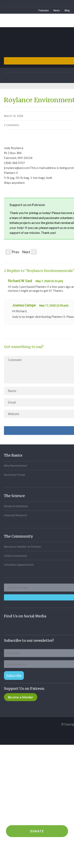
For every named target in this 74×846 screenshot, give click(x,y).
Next (29, 252)
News (56, 10)
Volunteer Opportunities (19, 565)
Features (43, 10)
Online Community (15, 556)
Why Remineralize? (15, 465)
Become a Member (20, 697)
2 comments (11, 125)
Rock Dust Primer (14, 475)
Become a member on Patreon (22, 546)
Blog (67, 10)
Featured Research (15, 515)
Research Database (16, 506)
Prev (13, 252)
